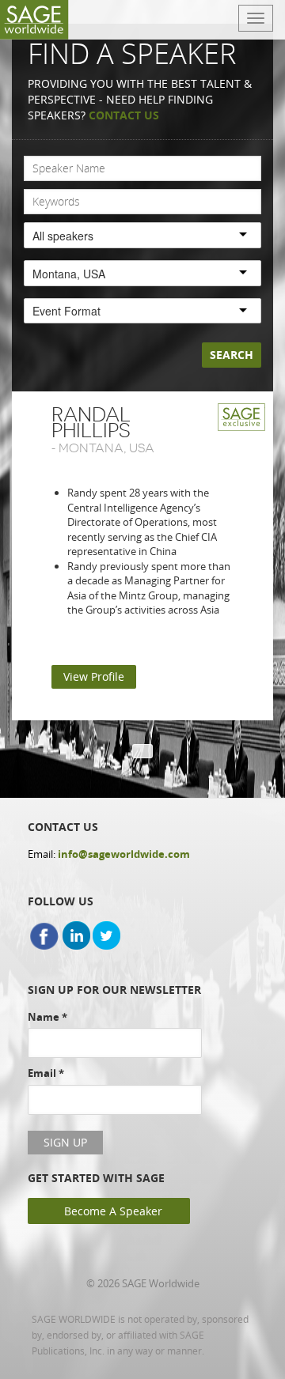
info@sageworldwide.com (124, 854)
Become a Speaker (113, 1210)
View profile (93, 676)
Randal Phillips (91, 422)
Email (46, 1073)
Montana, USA (106, 447)
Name (47, 1017)
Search (231, 354)
